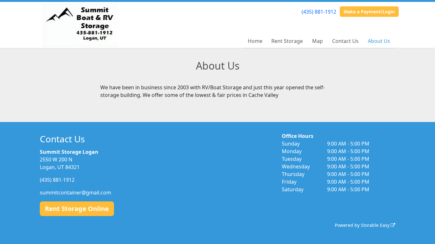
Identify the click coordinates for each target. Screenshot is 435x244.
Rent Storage (287, 40)
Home (255, 40)
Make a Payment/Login (369, 12)
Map (317, 40)
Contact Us (345, 40)
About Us (379, 40)
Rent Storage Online (77, 208)
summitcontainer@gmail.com (75, 192)
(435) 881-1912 (319, 11)
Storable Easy (376, 225)
